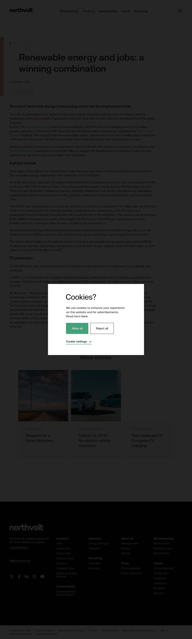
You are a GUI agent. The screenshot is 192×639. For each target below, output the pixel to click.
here (84, 316)
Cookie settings (79, 341)
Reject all (102, 328)
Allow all (77, 328)
